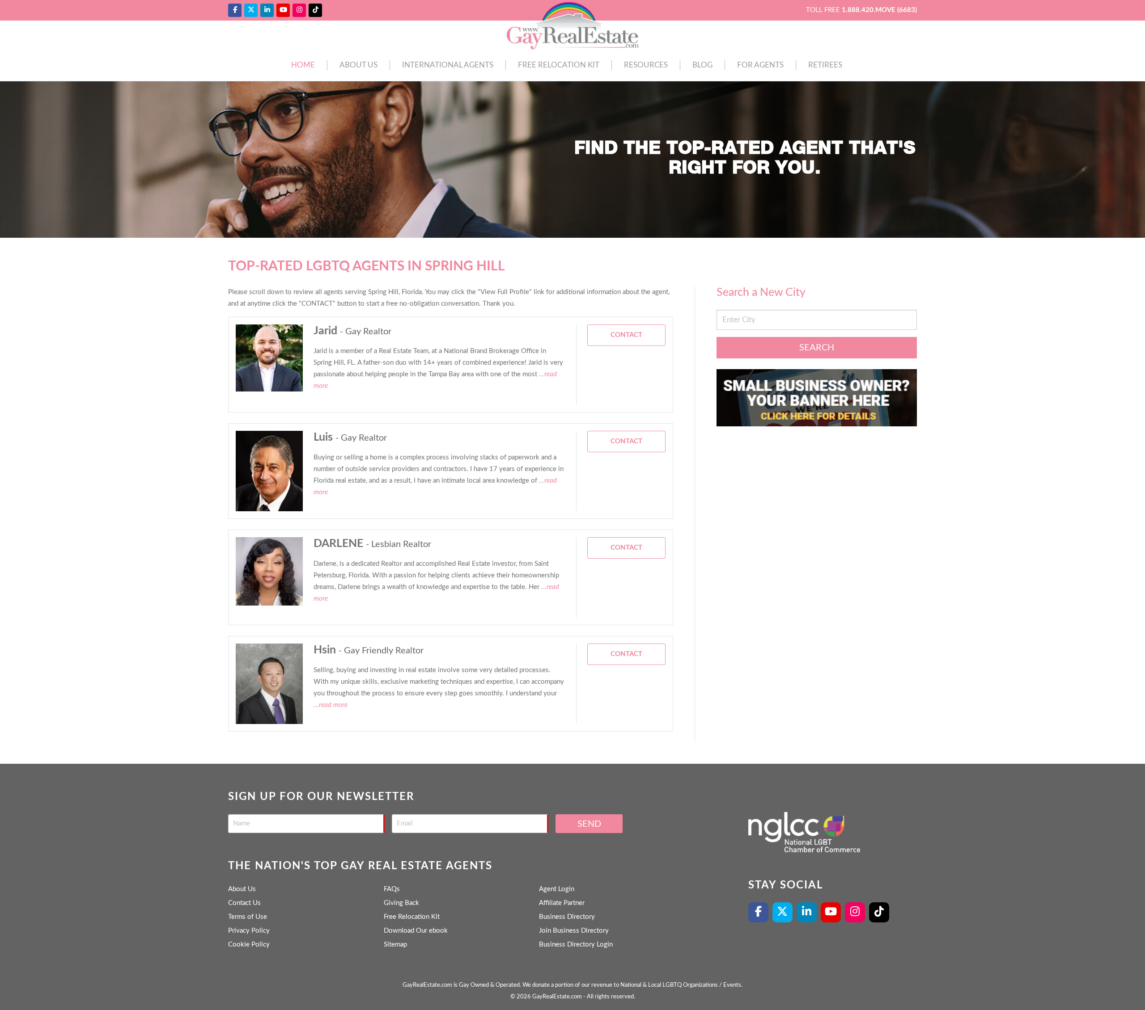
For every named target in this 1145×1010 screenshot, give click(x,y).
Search (816, 347)
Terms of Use (247, 916)
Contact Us (244, 903)
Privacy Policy (249, 930)
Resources (646, 65)
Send (589, 824)
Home (303, 65)
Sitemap (395, 944)
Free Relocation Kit (558, 65)
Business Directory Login (576, 944)
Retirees (825, 65)
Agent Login (556, 889)
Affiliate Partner (562, 903)
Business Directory (567, 916)
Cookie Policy (249, 944)
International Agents (447, 65)
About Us (358, 65)
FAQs (392, 889)
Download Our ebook (416, 930)
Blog (702, 65)
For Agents (760, 65)
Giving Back (401, 903)
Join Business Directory (574, 930)
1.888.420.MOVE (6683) (879, 10)
